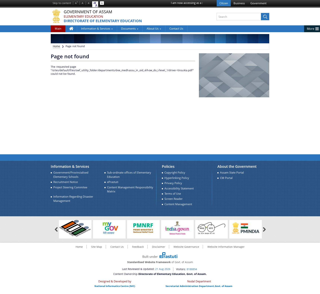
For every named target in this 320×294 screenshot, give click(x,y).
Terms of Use (172, 194)
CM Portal (226, 178)
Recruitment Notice (65, 182)
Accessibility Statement (179, 188)
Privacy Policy (173, 183)
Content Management (178, 204)
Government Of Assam (88, 12)
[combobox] (95, 4)
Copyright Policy (174, 172)
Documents (128, 28)
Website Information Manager (226, 246)
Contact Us (176, 28)
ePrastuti (112, 182)
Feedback (138, 246)
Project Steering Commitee (70, 187)
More (310, 29)
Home (73, 31)
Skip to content (62, 3)
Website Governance (186, 246)
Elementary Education (83, 16)
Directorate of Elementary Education (103, 21)
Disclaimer (158, 246)
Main (58, 28)
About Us (153, 28)
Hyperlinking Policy (176, 178)
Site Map (96, 246)
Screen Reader (173, 199)
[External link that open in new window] (75, 228)
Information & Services (96, 28)
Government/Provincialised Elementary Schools (70, 175)
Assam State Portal (232, 172)
